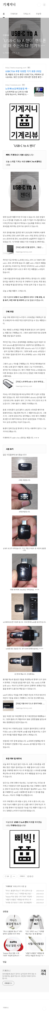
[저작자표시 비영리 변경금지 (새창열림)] (30, 876)
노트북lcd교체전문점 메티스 (17, 88)
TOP (44, 1008)
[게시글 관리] (14, 876)
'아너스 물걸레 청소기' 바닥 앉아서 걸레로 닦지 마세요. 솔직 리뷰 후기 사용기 (19, 891)
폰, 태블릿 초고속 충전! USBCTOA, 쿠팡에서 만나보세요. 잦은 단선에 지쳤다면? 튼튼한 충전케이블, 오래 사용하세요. (24, 75)
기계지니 (9, 4)
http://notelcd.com (13, 85)
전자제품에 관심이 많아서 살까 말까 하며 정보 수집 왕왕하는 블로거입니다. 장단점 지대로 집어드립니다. (19, 976)
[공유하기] (11, 876)
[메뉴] (44, 4)
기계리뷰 (13, 13)
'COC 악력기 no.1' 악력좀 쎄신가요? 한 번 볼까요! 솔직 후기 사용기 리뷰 (19, 894)
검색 (39, 5)
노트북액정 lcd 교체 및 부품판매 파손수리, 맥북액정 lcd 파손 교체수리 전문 (16, 93)
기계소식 (26, 13)
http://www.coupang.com (15, 68)
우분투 (38, 13)
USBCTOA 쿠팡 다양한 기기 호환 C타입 (23, 71)
